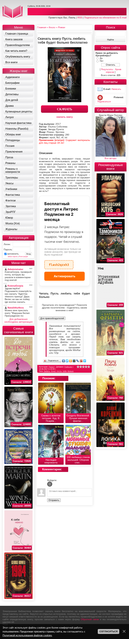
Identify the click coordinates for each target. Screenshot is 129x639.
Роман (51, 367)
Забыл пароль (13, 256)
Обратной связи (90, 619)
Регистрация (23, 256)
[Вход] (49, 484)
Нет (101, 61)
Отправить (54, 500)
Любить (47, 371)
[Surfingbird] (85, 361)
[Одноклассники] (70, 361)
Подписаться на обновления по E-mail (105, 17)
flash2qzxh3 (59, 263)
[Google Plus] (81, 361)
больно (71, 371)
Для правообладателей (52, 318)
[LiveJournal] (77, 361)
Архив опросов (113, 70)
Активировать (64, 276)
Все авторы (110, 158)
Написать (116, 89)
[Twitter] (67, 361)
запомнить (13, 253)
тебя (65, 371)
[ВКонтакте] (63, 361)
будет (53, 371)
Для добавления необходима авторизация (18, 320)
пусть (59, 371)
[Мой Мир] (74, 361)
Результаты (107, 69)
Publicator (68, 367)
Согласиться (108, 631)
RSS (79, 17)
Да (101, 58)
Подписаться (104, 101)
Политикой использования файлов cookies (27, 635)
